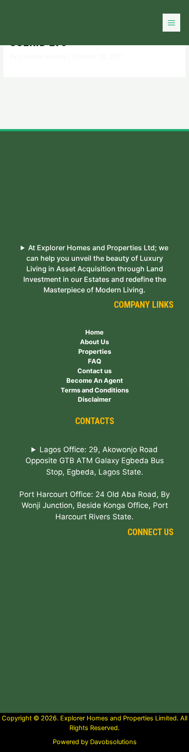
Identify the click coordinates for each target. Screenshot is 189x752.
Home (94, 332)
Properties (94, 352)
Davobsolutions (113, 742)
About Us (94, 342)
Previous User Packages (44, 94)
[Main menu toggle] (171, 22)
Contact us (94, 371)
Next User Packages (150, 94)
